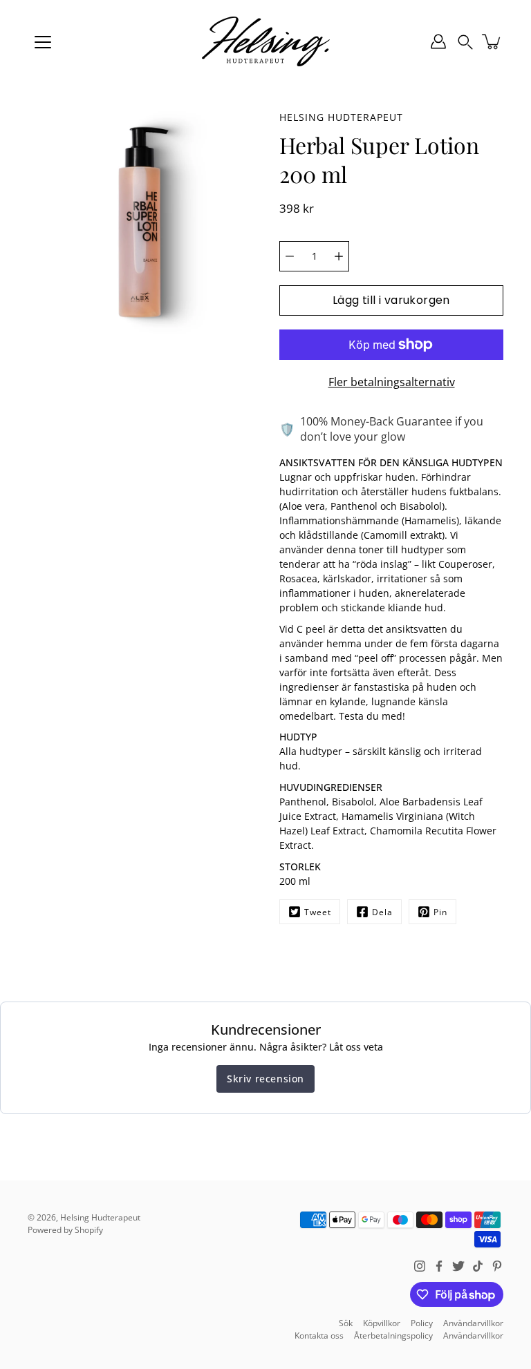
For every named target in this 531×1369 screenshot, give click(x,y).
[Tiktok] (478, 1266)
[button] (465, 41)
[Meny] (43, 42)
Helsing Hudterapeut (100, 1217)
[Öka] (338, 256)
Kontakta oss (319, 1335)
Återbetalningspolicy (393, 1335)
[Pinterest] (497, 1266)
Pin (440, 912)
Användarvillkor (473, 1323)
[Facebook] (439, 1266)
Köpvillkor (381, 1323)
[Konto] (438, 41)
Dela (382, 912)
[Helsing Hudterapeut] (266, 41)
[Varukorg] (492, 41)
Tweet (317, 912)
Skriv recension (265, 1078)
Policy (422, 1323)
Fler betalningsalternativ (391, 382)
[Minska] (289, 256)
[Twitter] (458, 1266)
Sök (346, 1323)
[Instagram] (419, 1266)
